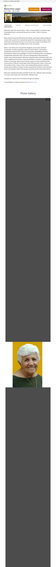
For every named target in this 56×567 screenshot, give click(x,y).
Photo (18, 25)
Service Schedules (32, 25)
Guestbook (47, 25)
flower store (33, 82)
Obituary (8, 25)
